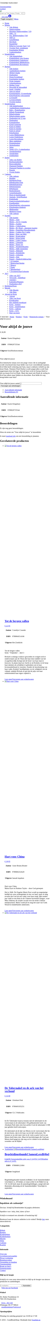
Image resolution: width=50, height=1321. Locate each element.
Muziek (7, 288)
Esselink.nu (36, 1320)
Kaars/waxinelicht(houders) (19, 201)
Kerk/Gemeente (15, 125)
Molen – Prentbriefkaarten (18, 247)
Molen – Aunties (15, 224)
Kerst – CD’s (14, 311)
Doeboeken (13, 120)
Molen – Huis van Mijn (18, 234)
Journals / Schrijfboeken (18, 197)
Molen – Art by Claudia (18, 222)
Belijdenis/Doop (15, 180)
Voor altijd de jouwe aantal (10, 383)
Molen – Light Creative (18, 240)
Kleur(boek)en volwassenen (19, 96)
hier (43, 1219)
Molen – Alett (14, 220)
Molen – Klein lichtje (17, 238)
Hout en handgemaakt (17, 195)
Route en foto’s (5, 1266)
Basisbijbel (13, 44)
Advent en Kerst (11, 294)
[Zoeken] (23, 13)
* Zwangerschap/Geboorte (19, 271)
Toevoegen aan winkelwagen (10, 386)
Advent (12, 296)
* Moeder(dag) (14, 269)
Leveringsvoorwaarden (8, 1256)
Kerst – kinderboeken (17, 307)
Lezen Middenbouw (16, 135)
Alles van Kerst (15, 298)
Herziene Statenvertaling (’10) (20, 31)
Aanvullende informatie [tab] (13, 390)
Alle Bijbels (13, 27)
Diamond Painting (16, 166)
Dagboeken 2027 (15, 284)
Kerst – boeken (14, 305)
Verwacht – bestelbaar (17, 278)
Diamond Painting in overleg (19, 168)
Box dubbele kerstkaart (17, 302)
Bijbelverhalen (14, 114)
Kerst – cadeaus (15, 309)
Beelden (12, 178)
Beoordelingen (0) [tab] (11, 392)
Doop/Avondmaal (15, 77)
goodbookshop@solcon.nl (11, 1307)
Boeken (7, 67)
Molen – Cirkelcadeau (17, 226)
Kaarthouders (14, 203)
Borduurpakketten (16, 162)
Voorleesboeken (15, 151)
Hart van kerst (14, 313)
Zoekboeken (13, 156)
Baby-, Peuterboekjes (17, 110)
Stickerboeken (14, 145)
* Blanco (12, 265)
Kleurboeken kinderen (17, 207)
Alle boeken (13, 69)
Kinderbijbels (10, 54)
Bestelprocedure (6, 1260)
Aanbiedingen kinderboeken (19, 108)
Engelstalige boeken (16, 79)
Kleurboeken (14, 133)
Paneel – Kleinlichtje (17, 253)
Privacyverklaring (6, 1258)
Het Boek (12, 42)
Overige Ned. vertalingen (18, 48)
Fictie (26, 317)
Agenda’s (12, 280)
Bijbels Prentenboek (16, 112)
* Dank (12, 267)
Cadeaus (8, 174)
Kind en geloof (14, 131)
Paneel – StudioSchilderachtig (20, 259)
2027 (6, 274)
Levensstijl (13, 98)
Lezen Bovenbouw (16, 139)
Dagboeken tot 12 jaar (17, 118)
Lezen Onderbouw (16, 137)
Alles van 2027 (14, 276)
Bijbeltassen (13, 189)
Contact (3, 9)
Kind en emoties (15, 129)
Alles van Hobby (15, 160)
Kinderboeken (10, 104)
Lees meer (8, 679)
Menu (16, 19)
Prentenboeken (14, 143)
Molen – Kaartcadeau (17, 236)
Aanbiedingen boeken (17, 71)
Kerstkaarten (14, 300)
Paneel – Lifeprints (16, 255)
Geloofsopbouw (15, 83)
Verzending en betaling (8, 1262)
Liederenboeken (15, 52)
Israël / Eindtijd (14, 89)
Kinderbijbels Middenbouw (19, 62)
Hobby (7, 158)
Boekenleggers (14, 191)
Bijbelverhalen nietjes (17, 116)
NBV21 (12, 38)
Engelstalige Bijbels (16, 50)
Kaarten (7, 216)
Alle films (13, 292)
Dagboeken (13, 75)
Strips (11, 147)
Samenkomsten (5, 1268)
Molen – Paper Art (16, 245)
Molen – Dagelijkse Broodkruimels (22, 230)
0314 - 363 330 (7, 1303)
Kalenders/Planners (16, 282)
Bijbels (7, 25)
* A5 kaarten (14, 261)
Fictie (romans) (14, 81)
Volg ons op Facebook (9, 1288)
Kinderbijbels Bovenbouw (19, 65)
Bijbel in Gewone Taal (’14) (19, 46)
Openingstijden (5, 7)
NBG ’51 (12, 33)
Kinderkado (13, 199)
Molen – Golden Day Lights (19, 232)
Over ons (3, 1254)
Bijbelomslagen (15, 187)
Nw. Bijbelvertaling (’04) (18, 36)
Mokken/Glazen (15, 211)
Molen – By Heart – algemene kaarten (23, 228)
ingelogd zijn (11, 436)
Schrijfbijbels (14, 40)
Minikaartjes (13, 209)
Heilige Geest (14, 85)
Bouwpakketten (15, 164)
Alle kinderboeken (16, 106)
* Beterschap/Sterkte (16, 263)
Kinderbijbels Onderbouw (18, 60)
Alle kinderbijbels (15, 56)
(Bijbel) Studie (14, 73)
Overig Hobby (14, 172)
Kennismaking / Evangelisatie (20, 93)
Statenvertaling (14, 29)
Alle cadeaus (14, 176)
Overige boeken (15, 102)
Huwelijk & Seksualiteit (18, 87)
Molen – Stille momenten (18, 249)
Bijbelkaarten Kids (16, 182)
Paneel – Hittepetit (16, 251)
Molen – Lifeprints (16, 242)
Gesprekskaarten (15, 193)
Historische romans (37, 317)
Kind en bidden (15, 127)
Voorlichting (13, 154)
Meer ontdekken (15, 141)
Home (7, 23)
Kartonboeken (14, 122)
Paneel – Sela (14, 257)
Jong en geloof (14, 91)
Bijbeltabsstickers (15, 185)
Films (2, 1241)
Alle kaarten (13, 218)
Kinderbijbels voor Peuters (19, 58)
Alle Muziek (13, 290)
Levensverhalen (15, 100)
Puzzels (12, 170)
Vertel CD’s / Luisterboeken (19, 149)
